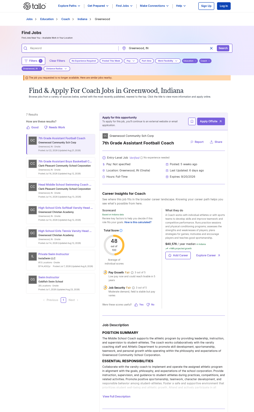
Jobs (29, 19)
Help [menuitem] (179, 5)
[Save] (192, 121)
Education (47, 19)
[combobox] (71, 48)
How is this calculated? (138, 222)
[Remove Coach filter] (209, 61)
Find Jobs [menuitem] (122, 5)
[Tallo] (34, 6)
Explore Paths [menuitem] (67, 5)
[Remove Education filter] (195, 61)
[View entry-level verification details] (141, 157)
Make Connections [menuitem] (152, 5)
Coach (65, 19)
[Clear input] (211, 48)
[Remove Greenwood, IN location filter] (40, 69)
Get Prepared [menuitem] (96, 5)
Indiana (82, 19)
